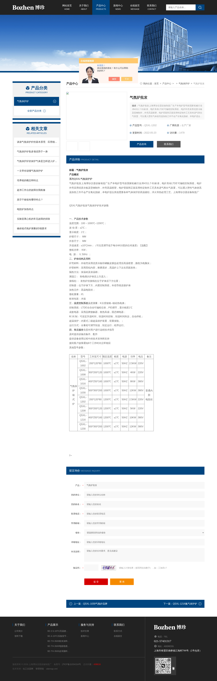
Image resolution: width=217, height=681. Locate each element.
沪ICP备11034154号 (71, 664)
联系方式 (118, 631)
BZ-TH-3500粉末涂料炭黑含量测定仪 (59, 641)
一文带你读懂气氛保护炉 (30, 171)
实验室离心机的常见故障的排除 (33, 219)
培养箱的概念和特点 (27, 180)
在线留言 (135, 7)
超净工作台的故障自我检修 (31, 190)
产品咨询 (141, 144)
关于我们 (84, 7)
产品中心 (101, 7)
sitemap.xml (51, 669)
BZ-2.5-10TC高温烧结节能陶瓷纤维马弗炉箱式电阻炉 (59, 631)
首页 (156, 83)
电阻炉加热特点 (25, 209)
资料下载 (18, 636)
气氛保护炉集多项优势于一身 (32, 151)
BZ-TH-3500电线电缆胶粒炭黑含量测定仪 (59, 646)
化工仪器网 (28, 669)
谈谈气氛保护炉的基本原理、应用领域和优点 (38, 142)
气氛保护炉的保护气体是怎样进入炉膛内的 (38, 161)
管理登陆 (40, 669)
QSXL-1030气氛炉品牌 (95, 603)
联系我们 (151, 7)
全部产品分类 (34, 111)
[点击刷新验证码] (108, 567)
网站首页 (67, 7)
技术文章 (85, 631)
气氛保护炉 (23, 101)
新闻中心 (118, 7)
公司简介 (18, 631)
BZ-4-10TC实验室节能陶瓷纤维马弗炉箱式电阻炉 (59, 636)
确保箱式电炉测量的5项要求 (32, 228)
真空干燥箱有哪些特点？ (30, 199)
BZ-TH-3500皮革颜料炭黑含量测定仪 (59, 651)
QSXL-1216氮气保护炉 (185, 603)
